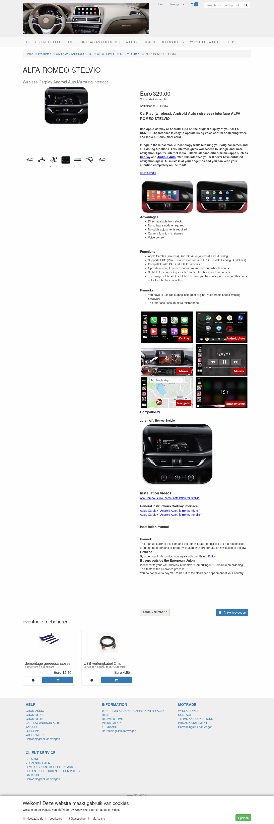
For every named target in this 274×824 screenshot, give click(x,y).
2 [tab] (57, 167)
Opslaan (243, 818)
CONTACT (185, 715)
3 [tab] (63, 167)
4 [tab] (69, 167)
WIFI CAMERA (35, 735)
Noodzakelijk (35, 818)
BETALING (32, 759)
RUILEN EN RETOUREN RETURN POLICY (53, 771)
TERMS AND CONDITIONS (195, 719)
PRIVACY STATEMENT (192, 723)
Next (107, 160)
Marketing (98, 818)
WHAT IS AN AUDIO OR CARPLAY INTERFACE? (133, 711)
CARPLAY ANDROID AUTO (43, 723)
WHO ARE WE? (188, 711)
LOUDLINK (33, 731)
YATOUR (31, 727)
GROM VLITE (34, 719)
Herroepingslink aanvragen (43, 739)
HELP (105, 715)
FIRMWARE (109, 727)
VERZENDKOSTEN (38, 763)
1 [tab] (51, 167)
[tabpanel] (65, 160)
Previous (25, 160)
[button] (177, 4)
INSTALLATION (112, 723)
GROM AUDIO (35, 711)
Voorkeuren (57, 818)
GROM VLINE (34, 715)
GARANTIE (33, 775)
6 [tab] (81, 167)
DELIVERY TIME (112, 719)
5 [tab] (75, 167)
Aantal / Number (153, 611)
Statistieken (78, 818)
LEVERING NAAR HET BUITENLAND (49, 767)
